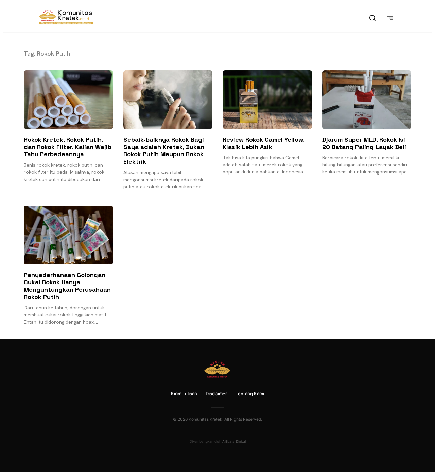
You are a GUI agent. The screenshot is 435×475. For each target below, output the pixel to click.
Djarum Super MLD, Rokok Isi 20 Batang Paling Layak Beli (364, 143)
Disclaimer (216, 393)
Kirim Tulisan (184, 393)
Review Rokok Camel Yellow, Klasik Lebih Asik (263, 143)
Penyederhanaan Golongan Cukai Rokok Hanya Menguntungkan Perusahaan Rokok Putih (67, 286)
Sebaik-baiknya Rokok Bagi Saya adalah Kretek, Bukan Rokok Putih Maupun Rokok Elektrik (163, 150)
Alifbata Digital (234, 441)
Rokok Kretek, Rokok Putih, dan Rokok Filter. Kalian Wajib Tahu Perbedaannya (67, 146)
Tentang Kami (250, 393)
